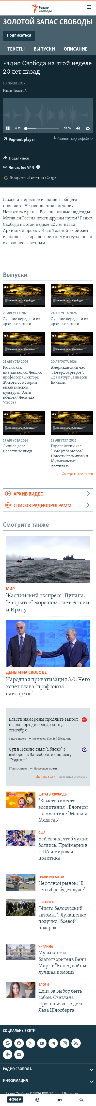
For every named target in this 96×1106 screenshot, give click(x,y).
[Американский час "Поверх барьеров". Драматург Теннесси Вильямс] (72, 344)
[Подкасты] (7, 1054)
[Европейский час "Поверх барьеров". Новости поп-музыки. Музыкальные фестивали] (72, 423)
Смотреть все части (77, 474)
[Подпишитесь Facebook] (19, 1043)
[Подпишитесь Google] (7, 1043)
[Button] (16, 159)
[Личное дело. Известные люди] (24, 423)
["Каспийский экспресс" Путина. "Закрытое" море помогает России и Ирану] (48, 559)
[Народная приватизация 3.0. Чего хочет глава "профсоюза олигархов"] (48, 643)
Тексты (16, 49)
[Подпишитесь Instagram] (64, 1043)
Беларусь (46, 902)
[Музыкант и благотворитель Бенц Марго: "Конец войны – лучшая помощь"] (20, 952)
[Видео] (59, 1100)
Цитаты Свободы (52, 794)
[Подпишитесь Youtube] (42, 1043)
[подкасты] (37, 1100)
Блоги (43, 985)
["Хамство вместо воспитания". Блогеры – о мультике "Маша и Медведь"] (20, 800)
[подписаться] (19, 1054)
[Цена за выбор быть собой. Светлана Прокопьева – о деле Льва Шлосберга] (20, 990)
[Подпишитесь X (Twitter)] (30, 1043)
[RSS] (76, 1043)
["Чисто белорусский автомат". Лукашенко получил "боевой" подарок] (20, 907)
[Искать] (81, 1100)
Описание (75, 49)
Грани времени (51, 877)
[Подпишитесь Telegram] (53, 1043)
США (41, 833)
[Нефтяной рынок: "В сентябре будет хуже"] (20, 882)
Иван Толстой (15, 91)
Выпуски (44, 49)
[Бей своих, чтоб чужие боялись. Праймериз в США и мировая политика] (20, 838)
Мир (10, 589)
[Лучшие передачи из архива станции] (24, 295)
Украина (45, 947)
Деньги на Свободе (26, 673)
